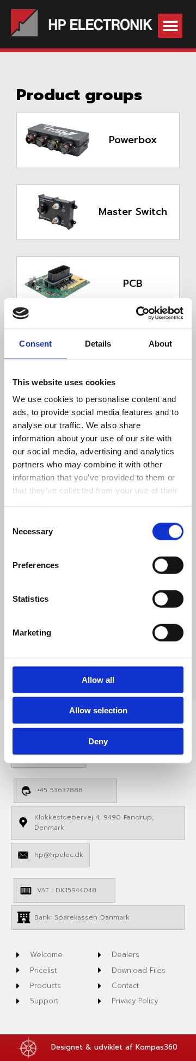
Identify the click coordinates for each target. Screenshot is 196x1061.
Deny (98, 740)
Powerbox (133, 139)
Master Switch (133, 211)
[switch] (167, 564)
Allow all (98, 679)
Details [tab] (98, 343)
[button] (170, 26)
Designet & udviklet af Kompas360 (114, 1047)
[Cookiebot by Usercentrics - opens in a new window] (138, 313)
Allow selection (98, 710)
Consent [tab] (35, 343)
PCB (133, 283)
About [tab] (161, 343)
